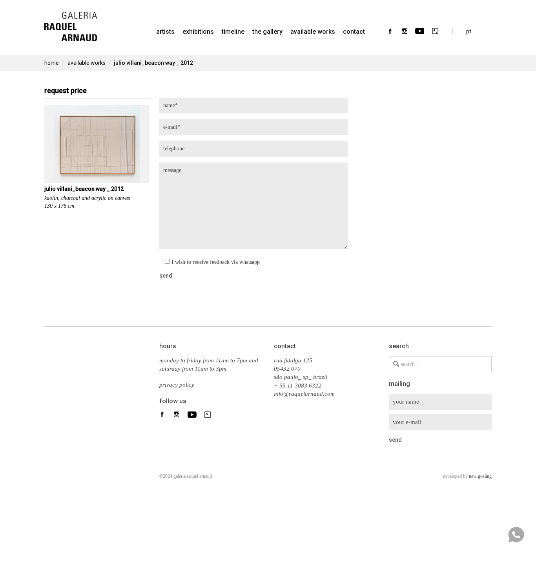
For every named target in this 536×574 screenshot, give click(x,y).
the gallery (267, 31)
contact (354, 31)
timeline (233, 31)
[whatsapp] (516, 535)
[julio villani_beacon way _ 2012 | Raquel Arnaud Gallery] (70, 21)
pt (468, 31)
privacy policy (176, 385)
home (51, 63)
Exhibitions (198, 31)
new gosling (480, 476)
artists (165, 31)
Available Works (312, 31)
